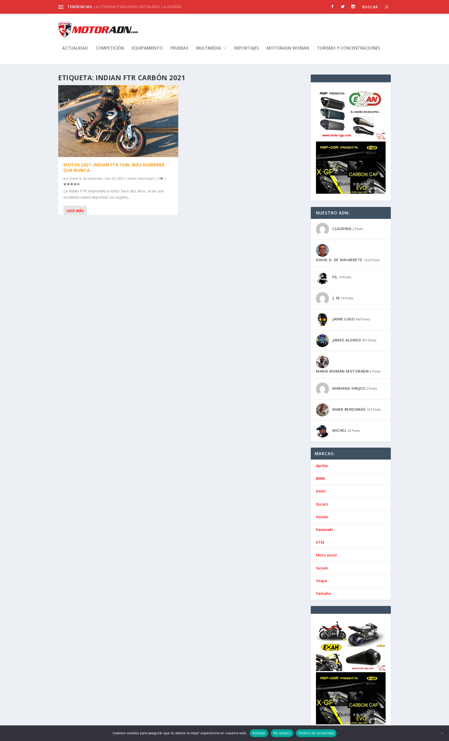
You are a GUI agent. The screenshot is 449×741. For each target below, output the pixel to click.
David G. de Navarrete (86, 178)
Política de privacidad (316, 733)
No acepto (282, 733)
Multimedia (208, 48)
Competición (110, 48)
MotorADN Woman (288, 48)
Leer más (75, 210)
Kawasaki (324, 529)
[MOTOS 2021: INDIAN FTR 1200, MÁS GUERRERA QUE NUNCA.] (118, 121)
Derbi (321, 491)
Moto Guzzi (326, 555)
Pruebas (179, 48)
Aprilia (322, 465)
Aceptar (259, 733)
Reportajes (246, 48)
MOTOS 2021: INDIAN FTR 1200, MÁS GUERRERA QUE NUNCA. (114, 167)
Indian (132, 178)
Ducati (322, 504)
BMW (320, 478)
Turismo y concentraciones (348, 48)
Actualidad (75, 48)
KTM (320, 542)
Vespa (321, 580)
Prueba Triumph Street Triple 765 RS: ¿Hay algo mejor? (140, 6)
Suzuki (322, 567)
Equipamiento (147, 48)
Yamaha (323, 593)
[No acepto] (442, 733)
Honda (322, 516)
